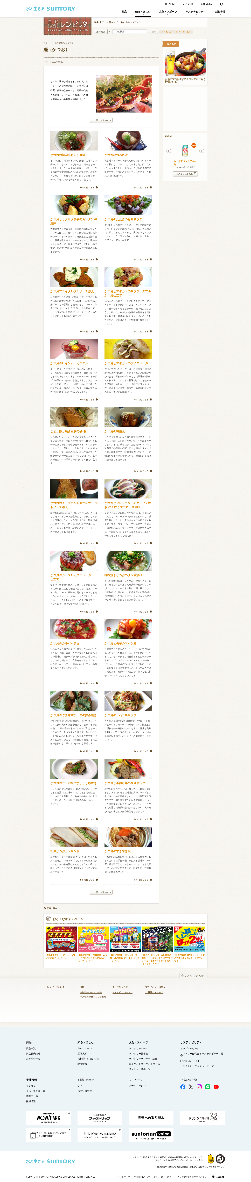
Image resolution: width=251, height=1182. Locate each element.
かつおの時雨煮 (114, 431)
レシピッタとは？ (56, 987)
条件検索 (100, 31)
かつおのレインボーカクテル (69, 363)
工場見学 (82, 1053)
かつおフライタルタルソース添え (72, 291)
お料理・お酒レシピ (88, 1058)
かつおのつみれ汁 (117, 155)
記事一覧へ (52, 908)
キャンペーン (85, 1048)
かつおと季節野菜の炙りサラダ (124, 783)
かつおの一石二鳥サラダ (120, 715)
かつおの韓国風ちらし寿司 (69, 155)
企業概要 (31, 1086)
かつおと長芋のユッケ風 (120, 643)
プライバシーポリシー (156, 987)
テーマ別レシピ (109, 22)
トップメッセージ (189, 1048)
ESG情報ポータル (190, 1061)
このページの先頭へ (195, 976)
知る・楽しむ (143, 11)
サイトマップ (124, 1177)
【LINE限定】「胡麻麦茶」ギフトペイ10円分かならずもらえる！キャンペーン (92, 958)
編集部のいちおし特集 (91, 992)
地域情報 (82, 1063)
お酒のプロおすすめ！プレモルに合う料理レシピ (185, 80)
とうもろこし (168, 32)
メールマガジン (137, 1085)
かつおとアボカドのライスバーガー (127, 363)
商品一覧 (31, 1048)
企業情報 (220, 11)
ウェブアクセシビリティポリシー (193, 1177)
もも (189, 32)
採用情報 (31, 1101)
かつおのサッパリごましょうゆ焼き (73, 783)
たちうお (180, 32)
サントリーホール (138, 1048)
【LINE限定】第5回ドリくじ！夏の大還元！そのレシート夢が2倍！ (189, 958)
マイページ (188, 4)
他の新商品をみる (184, 174)
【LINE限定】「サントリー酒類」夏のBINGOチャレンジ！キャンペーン (124, 958)
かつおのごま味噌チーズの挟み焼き (73, 715)
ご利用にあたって (154, 992)
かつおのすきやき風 (119, 851)
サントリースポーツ (139, 1069)
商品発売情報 (33, 1053)
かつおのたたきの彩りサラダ (123, 219)
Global (172, 4)
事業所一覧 (32, 1096)
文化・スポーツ (168, 11)
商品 (124, 11)
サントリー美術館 (138, 1053)
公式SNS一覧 (188, 1079)
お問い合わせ (207, 4)
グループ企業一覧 (35, 1091)
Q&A (80, 1085)
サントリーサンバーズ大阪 (143, 1058)
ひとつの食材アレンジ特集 (62, 43)
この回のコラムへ (100, 120)
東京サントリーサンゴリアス (144, 1063)
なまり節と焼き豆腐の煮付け (69, 431)
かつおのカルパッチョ (64, 643)
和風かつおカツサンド (64, 851)
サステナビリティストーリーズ (197, 1066)
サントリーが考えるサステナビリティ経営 (201, 1054)
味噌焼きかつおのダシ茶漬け (123, 575)
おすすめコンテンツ (131, 22)
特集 (96, 22)
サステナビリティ (196, 11)
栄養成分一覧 (33, 1058)
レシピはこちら (87, 187)
